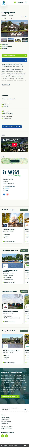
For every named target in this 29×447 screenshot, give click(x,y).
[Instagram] (6, 435)
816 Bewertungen (9, 18)
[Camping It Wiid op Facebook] (4, 194)
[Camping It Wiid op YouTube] (7, 194)
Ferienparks (20, 2)
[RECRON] (3, 3)
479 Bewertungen (10, 362)
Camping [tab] (4, 99)
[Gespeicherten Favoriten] (15, 2)
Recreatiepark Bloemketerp (10, 311)
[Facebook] (2, 435)
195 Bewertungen (11, 282)
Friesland (12, 231)
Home (10, 408)
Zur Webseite (6, 60)
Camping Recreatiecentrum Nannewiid (10, 271)
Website (7, 188)
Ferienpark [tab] (12, 99)
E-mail (6, 190)
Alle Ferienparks (5, 409)
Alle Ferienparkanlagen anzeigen (10, 126)
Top (25, 409)
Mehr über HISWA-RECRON (9, 396)
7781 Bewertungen (11, 241)
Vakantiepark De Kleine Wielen (11, 351)
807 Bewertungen (11, 321)
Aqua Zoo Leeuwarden (9, 230)
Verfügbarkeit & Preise (9, 55)
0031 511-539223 (10, 186)
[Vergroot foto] (4, 40)
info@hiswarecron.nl (6, 428)
